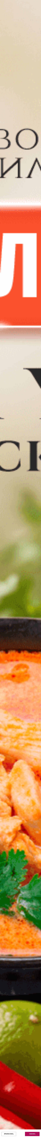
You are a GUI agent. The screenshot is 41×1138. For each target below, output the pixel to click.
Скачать (32, 1134)
